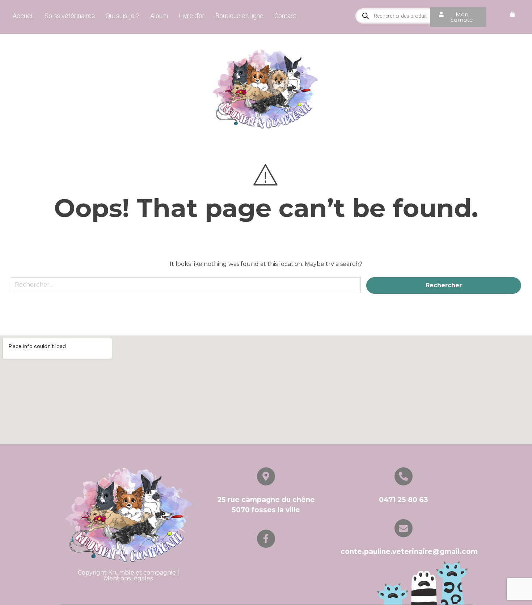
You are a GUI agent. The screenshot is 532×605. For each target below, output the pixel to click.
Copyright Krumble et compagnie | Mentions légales (128, 575)
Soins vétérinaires (70, 16)
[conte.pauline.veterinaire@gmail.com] (403, 528)
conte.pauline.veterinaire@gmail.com (409, 551)
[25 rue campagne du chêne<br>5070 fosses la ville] (266, 476)
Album (159, 16)
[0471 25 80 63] (403, 476)
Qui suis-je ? (122, 16)
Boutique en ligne (239, 16)
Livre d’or (191, 16)
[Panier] (512, 14)
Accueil (23, 16)
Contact (285, 16)
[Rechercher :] (185, 288)
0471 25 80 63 (403, 500)
